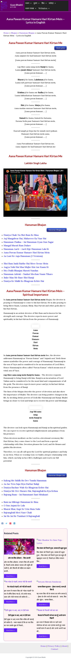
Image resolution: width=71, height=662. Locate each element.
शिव (43, 3)
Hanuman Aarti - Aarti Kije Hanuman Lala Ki (26, 249)
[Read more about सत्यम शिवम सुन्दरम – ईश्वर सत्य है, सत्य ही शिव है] (49, 581)
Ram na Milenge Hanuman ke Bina (21, 502)
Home (6, 33)
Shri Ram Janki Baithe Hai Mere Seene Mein (26, 263)
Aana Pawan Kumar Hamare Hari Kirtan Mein (27, 252)
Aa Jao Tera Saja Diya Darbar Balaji (21, 484)
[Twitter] (6, 523)
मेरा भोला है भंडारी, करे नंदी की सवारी (19, 586)
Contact (54, 649)
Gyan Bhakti (16, 4)
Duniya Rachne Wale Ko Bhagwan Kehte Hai (26, 487)
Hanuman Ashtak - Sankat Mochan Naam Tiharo (28, 274)
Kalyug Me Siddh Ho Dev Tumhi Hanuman (25, 480)
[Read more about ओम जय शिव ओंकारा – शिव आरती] (19, 546)
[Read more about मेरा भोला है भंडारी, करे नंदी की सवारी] (18, 581)
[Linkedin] (14, 523)
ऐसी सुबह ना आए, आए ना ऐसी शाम (19, 615)
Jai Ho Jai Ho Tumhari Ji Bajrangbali (22, 516)
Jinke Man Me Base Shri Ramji (19, 277)
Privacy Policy (54, 646)
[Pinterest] (10, 523)
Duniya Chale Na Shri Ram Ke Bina (21, 235)
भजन (27, 3)
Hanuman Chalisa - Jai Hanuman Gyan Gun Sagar (29, 242)
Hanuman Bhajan (26, 33)
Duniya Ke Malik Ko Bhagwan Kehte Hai (24, 281)
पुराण (35, 3)
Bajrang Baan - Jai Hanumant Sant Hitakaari (26, 494)
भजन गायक (29, 8)
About (64, 646)
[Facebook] (2, 523)
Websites (42, 8)
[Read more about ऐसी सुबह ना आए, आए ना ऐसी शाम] (16, 610)
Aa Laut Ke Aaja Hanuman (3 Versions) (23, 256)
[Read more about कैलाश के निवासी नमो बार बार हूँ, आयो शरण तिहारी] (47, 610)
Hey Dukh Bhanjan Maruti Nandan (21, 270)
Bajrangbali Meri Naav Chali (18, 512)
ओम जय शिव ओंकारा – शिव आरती (19, 558)
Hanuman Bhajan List (56, 230)
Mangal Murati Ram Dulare (17, 245)
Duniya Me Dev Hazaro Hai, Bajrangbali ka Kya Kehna (31, 491)
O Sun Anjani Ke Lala (14, 505)
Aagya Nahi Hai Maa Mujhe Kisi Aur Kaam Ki (26, 267)
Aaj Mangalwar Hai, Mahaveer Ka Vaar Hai (25, 238)
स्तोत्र (51, 3)
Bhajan (14, 33)
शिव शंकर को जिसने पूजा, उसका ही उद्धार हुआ (52, 548)
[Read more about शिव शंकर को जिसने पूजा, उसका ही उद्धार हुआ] (52, 541)
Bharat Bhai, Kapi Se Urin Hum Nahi (22, 509)
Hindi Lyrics (60, 48)
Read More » (10, 576)
